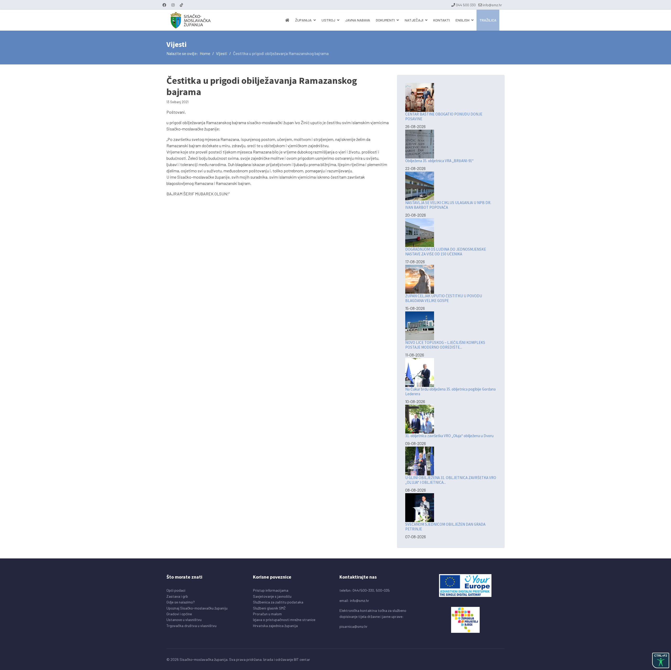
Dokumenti (385, 20)
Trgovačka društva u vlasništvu (191, 625)
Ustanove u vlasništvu (184, 619)
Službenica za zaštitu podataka (278, 602)
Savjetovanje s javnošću (272, 596)
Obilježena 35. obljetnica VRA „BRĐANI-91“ (439, 160)
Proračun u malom (267, 614)
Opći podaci (175, 590)
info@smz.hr (492, 5)
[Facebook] (164, 5)
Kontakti (441, 20)
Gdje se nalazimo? (180, 602)
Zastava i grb (177, 596)
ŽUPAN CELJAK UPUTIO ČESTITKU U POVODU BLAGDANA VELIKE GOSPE (443, 298)
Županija (303, 20)
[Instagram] (173, 5)
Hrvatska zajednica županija (275, 625)
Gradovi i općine (179, 614)
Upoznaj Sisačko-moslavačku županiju (197, 608)
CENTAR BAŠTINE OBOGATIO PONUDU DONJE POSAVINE (443, 116)
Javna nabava (357, 20)
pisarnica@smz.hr (353, 626)
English (462, 20)
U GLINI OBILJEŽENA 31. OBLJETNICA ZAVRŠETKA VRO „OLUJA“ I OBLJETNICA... (450, 480)
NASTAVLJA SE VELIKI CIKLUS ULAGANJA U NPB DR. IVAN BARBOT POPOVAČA (448, 205)
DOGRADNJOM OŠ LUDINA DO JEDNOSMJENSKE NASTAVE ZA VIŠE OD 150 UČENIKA (445, 251)
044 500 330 (466, 5)
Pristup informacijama (270, 590)
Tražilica (487, 20)
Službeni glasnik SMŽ (269, 608)
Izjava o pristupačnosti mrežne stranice (284, 619)
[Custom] (181, 5)
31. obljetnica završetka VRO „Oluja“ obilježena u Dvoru (449, 435)
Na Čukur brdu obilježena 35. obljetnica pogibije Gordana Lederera (450, 391)
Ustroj (328, 20)
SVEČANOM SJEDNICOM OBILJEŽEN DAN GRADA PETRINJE (445, 526)
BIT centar (302, 659)
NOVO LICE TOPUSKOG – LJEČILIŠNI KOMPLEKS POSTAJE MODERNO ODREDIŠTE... (445, 345)
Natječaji (414, 20)
